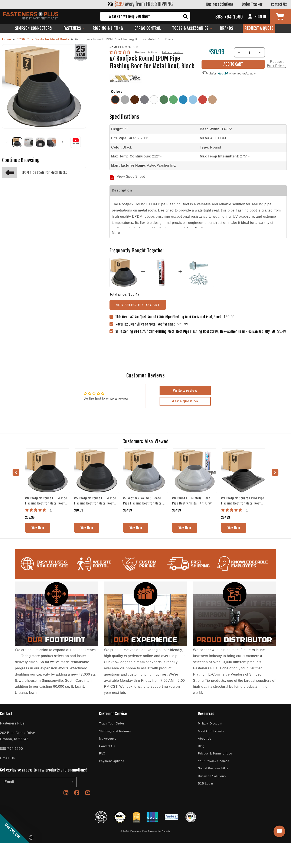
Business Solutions (219, 4)
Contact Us (279, 4)
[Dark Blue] (184, 102)
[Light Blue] (194, 102)
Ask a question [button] (185, 401)
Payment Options (111, 761)
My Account (107, 738)
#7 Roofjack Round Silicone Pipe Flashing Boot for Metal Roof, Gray (143, 500)
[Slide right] (62, 142)
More (116, 232)
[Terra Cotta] (212, 102)
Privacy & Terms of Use (215, 753)
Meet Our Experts (211, 731)
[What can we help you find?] (185, 16)
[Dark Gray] (145, 102)
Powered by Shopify (159, 831)
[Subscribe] (71, 782)
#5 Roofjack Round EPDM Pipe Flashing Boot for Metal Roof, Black (95, 500)
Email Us (7, 758)
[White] (155, 102)
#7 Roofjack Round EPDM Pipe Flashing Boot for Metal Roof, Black (124, 39)
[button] (35, 28)
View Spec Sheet (131, 176)
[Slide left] (7, 142)
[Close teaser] (31, 837)
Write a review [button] (185, 390)
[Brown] (135, 102)
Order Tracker (252, 4)
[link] (146, 324)
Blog (201, 746)
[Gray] (125, 102)
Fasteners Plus (138, 831)
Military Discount (210, 723)
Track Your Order (111, 723)
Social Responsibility (213, 768)
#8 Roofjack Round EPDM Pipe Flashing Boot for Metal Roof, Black (46, 500)
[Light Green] (174, 102)
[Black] (116, 102)
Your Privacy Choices (213, 761)
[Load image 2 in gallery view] (28, 142)
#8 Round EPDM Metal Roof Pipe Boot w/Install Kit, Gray (192, 500)
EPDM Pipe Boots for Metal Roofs (43, 39)
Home (6, 39)
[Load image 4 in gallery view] (51, 142)
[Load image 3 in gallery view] (40, 142)
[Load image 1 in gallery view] (17, 142)
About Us (204, 738)
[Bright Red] (203, 102)
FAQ (102, 753)
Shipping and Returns (115, 731)
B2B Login (205, 783)
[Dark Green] (164, 102)
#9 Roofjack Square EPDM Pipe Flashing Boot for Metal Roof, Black (242, 500)
